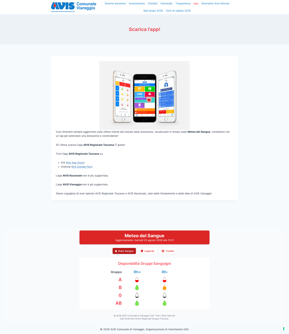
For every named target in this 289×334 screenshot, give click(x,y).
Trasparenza (182, 3)
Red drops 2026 (153, 10)
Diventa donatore (115, 3)
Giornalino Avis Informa (215, 3)
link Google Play (82, 166)
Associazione (137, 3)
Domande (166, 3)
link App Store (75, 162)
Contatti (152, 3)
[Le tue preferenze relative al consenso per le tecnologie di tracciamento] (284, 329)
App (195, 3)
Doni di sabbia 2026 (178, 10)
